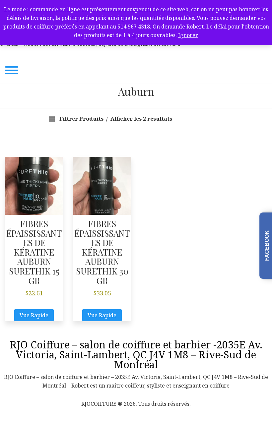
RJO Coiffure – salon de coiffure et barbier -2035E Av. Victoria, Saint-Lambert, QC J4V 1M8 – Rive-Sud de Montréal (136, 354)
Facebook (267, 245)
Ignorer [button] (188, 35)
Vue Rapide (34, 315)
